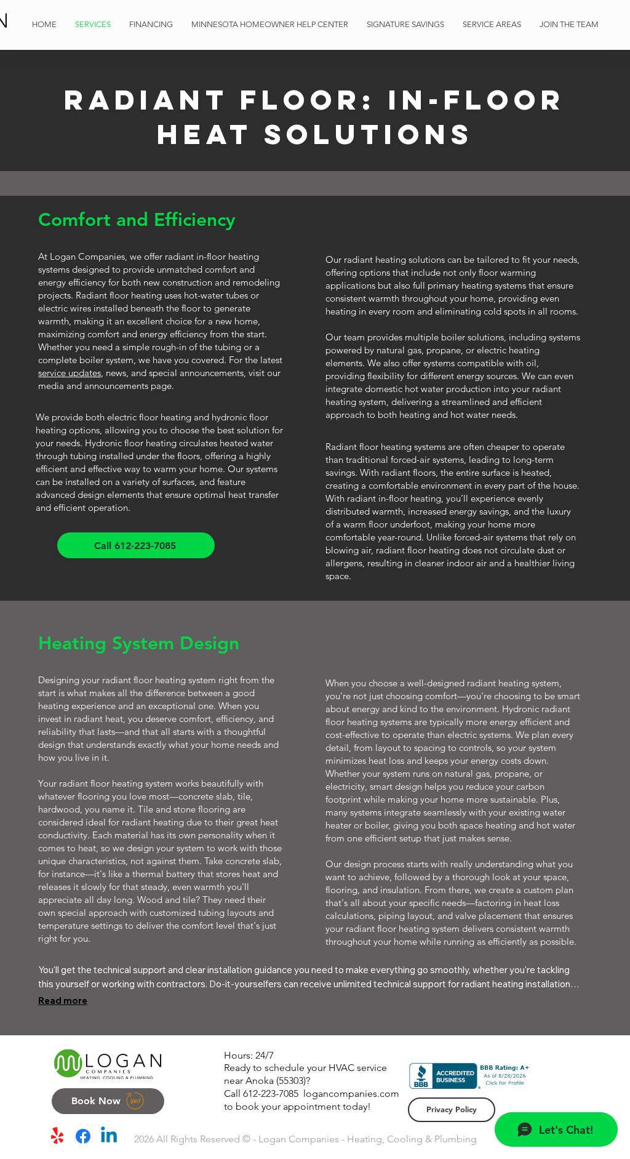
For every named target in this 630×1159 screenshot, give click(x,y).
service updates (69, 373)
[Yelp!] (57, 1136)
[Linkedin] (109, 1136)
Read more (62, 1000)
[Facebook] (83, 1136)
